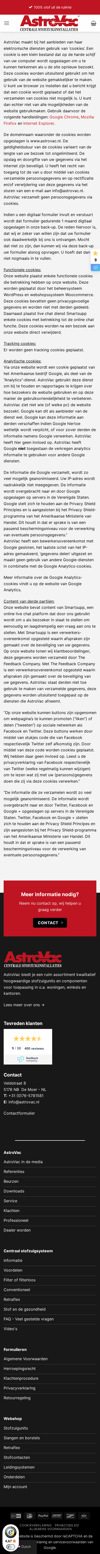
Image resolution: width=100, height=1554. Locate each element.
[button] (6, 23)
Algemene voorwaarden (50, 1529)
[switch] (10, 1547)
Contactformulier (19, 1113)
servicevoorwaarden (69, 1542)
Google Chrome (64, 116)
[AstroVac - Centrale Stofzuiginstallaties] (50, 23)
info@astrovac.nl (23, 1101)
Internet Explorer (38, 123)
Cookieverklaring (35, 1525)
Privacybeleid (67, 1525)
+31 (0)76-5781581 (25, 1095)
